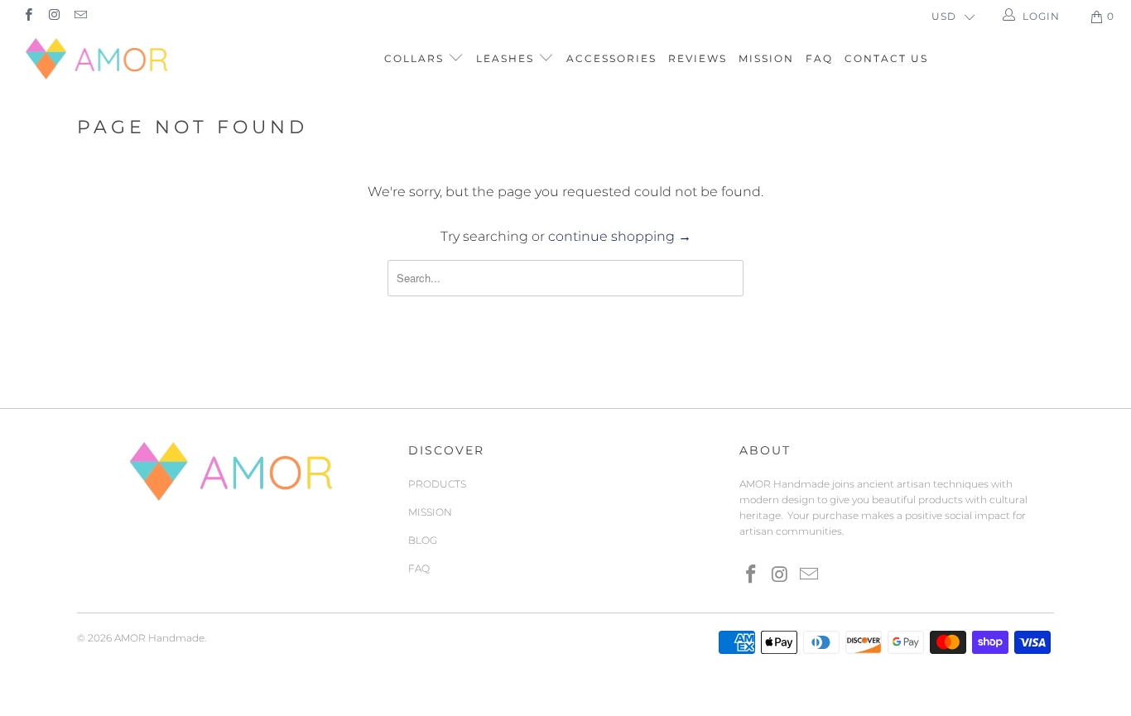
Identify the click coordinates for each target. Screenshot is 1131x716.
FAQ (819, 58)
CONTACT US (886, 58)
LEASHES (507, 58)
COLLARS (416, 58)
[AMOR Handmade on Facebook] (28, 16)
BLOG (422, 540)
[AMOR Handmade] (99, 58)
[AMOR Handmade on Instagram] (53, 16)
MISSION (766, 58)
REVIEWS (697, 58)
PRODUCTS (437, 484)
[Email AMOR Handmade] (80, 16)
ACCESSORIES (611, 58)
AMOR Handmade (159, 638)
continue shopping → (619, 236)
